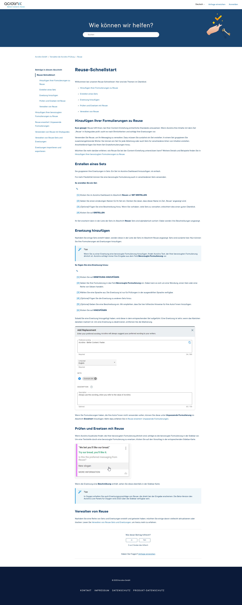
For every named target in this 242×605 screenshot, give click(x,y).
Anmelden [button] (233, 4)
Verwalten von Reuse (48, 107)
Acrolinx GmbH (41, 57)
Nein (144, 540)
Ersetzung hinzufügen (48, 95)
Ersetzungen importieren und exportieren (48, 149)
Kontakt (85, 590)
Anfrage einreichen (216, 4)
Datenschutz (121, 590)
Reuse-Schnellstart (46, 75)
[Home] (14, 4)
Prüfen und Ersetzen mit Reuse (52, 101)
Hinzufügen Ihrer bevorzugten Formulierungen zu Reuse (48, 114)
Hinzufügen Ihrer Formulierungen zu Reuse (54, 82)
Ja (131, 540)
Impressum (101, 590)
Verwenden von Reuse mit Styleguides (52, 132)
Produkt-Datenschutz (148, 590)
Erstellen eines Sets (47, 90)
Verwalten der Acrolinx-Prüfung (62, 57)
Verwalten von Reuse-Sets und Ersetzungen (49, 140)
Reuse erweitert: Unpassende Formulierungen (48, 124)
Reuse (79, 57)
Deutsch (199, 4)
